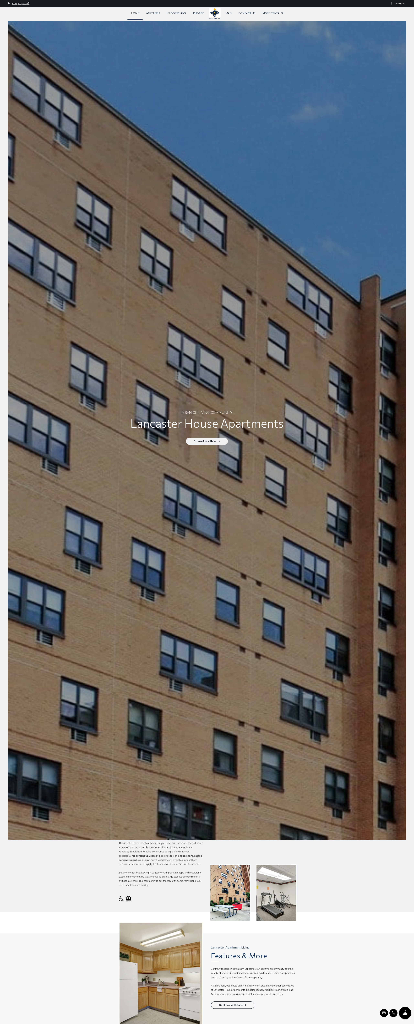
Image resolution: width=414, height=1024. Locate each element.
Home (135, 13)
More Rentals (272, 13)
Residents (400, 3)
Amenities (153, 13)
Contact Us (247, 13)
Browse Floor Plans (205, 441)
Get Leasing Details (231, 1005)
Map (228, 13)
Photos (198, 13)
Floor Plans (176, 13)
